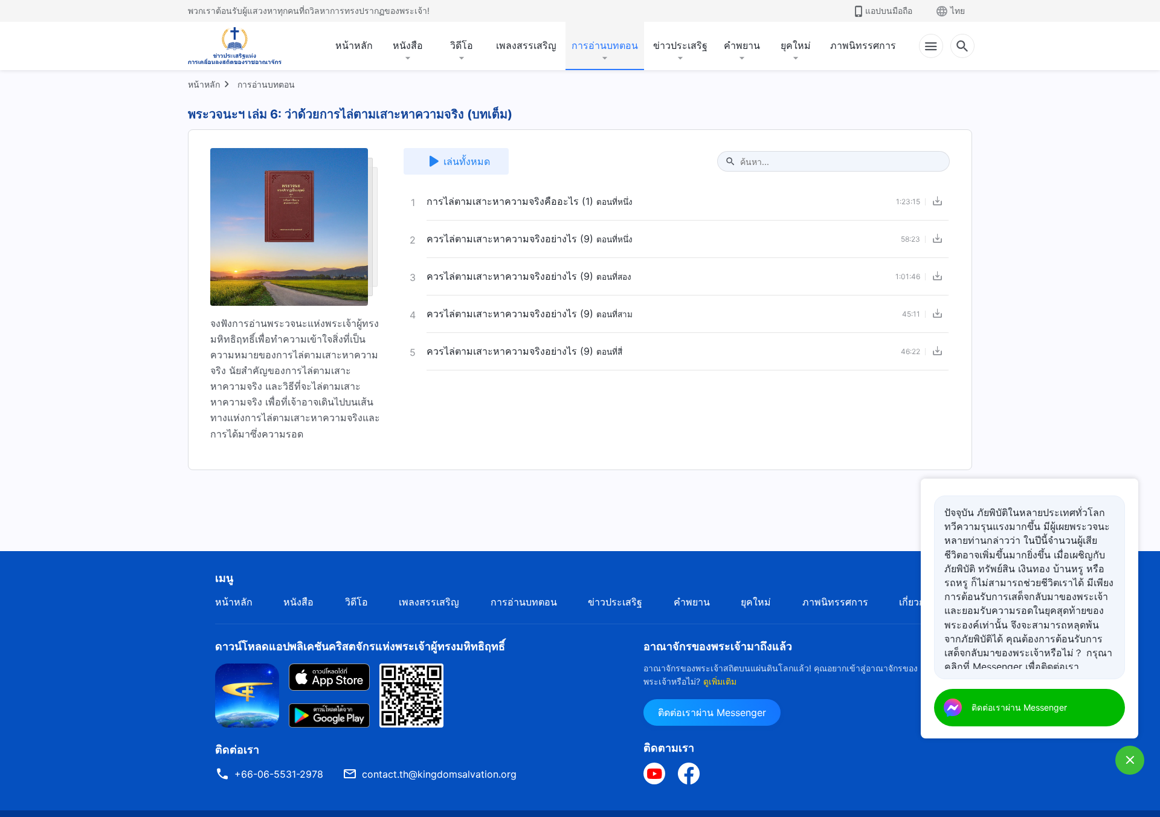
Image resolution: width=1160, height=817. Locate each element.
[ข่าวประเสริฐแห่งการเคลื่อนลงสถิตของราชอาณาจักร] (235, 46)
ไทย (957, 10)
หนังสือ (408, 45)
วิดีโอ (461, 45)
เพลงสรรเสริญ (526, 45)
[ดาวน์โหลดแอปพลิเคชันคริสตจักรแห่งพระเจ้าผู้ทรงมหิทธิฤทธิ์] (247, 694)
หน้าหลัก (354, 45)
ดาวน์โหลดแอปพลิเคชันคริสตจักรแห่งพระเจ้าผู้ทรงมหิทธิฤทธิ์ (360, 646)
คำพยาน (742, 45)
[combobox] (839, 161)
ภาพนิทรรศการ (863, 45)
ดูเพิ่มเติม (719, 681)
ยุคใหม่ (796, 45)
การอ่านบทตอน (605, 45)
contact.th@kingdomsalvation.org (439, 774)
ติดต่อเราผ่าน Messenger (712, 712)
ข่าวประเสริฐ (680, 45)
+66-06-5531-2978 (278, 774)
